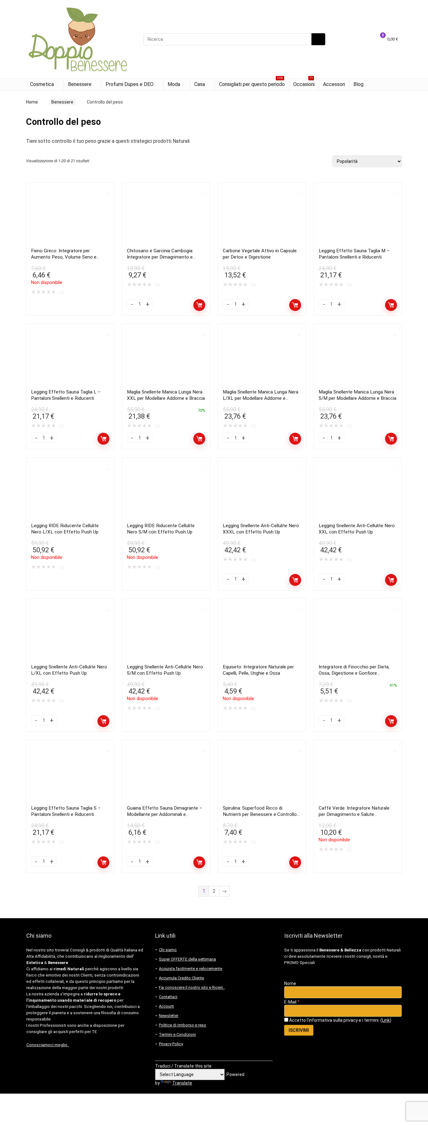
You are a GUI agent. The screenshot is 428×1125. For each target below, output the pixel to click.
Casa (199, 84)
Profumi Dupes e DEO (130, 84)
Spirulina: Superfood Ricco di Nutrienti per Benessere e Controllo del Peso (260, 814)
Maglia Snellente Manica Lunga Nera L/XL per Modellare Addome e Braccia (260, 398)
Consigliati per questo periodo (252, 83)
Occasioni (304, 83)
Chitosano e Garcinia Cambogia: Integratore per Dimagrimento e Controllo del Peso (160, 257)
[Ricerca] (318, 39)
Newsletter (168, 1015)
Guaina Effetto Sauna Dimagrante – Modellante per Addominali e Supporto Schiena (164, 814)
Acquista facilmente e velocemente (190, 968)
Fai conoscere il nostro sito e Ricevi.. (192, 987)
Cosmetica (42, 84)
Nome (290, 983)
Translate (182, 1082)
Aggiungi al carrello (199, 305)
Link (386, 1020)
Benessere (79, 84)
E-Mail (292, 1001)
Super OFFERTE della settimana (187, 959)
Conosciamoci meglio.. (47, 1044)
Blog (358, 84)
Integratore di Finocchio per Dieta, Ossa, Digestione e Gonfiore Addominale (354, 673)
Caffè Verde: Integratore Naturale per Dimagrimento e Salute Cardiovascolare (354, 814)
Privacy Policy (171, 1044)
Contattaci (168, 996)
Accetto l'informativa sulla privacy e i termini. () (339, 1020)
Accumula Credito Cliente (181, 978)
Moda (174, 84)
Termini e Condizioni (177, 1034)
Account (166, 1006)
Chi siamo (168, 949)
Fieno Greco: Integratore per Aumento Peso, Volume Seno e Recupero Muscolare (64, 257)
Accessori (334, 84)
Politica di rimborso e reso (182, 1025)
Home (32, 101)
